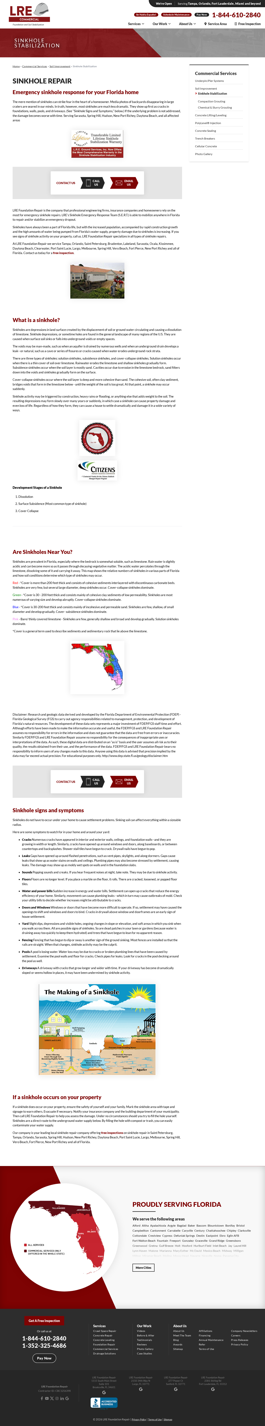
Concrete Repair (103, 1335)
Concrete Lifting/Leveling (210, 115)
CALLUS (96, 182)
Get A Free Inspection (44, 1321)
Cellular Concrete (206, 146)
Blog (176, 1339)
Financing (205, 1335)
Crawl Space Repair (104, 1330)
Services (134, 24)
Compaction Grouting (211, 101)
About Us (185, 24)
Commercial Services (216, 73)
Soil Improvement (206, 88)
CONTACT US (65, 183)
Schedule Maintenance (176, 14)
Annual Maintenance (211, 1339)
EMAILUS (128, 182)
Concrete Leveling (104, 1339)
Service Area (217, 24)
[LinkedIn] (62, 1398)
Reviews (142, 1344)
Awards (177, 1344)
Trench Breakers (205, 138)
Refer (202, 1344)
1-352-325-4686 (44, 1345)
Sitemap (178, 1348)
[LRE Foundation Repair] (29, 14)
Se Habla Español (146, 14)
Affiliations (205, 1330)
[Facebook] (42, 1398)
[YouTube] (47, 1398)
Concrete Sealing (205, 130)
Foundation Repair (104, 1344)
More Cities (143, 1267)
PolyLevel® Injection (208, 123)
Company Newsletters (244, 1330)
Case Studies (144, 1353)
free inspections (112, 1133)
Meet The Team (182, 1335)
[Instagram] (57, 1398)
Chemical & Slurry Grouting (215, 107)
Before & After (145, 1335)
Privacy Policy (239, 1344)
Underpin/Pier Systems (209, 80)
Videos (141, 1330)
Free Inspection (249, 24)
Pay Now (202, 14)
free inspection (63, 253)
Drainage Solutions (104, 1353)
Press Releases (239, 1339)
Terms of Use (206, 1348)
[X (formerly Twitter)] (52, 1398)
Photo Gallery (203, 154)
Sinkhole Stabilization (212, 93)
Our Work (160, 24)
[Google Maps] (67, 1398)
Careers (235, 1335)
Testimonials (144, 1339)
